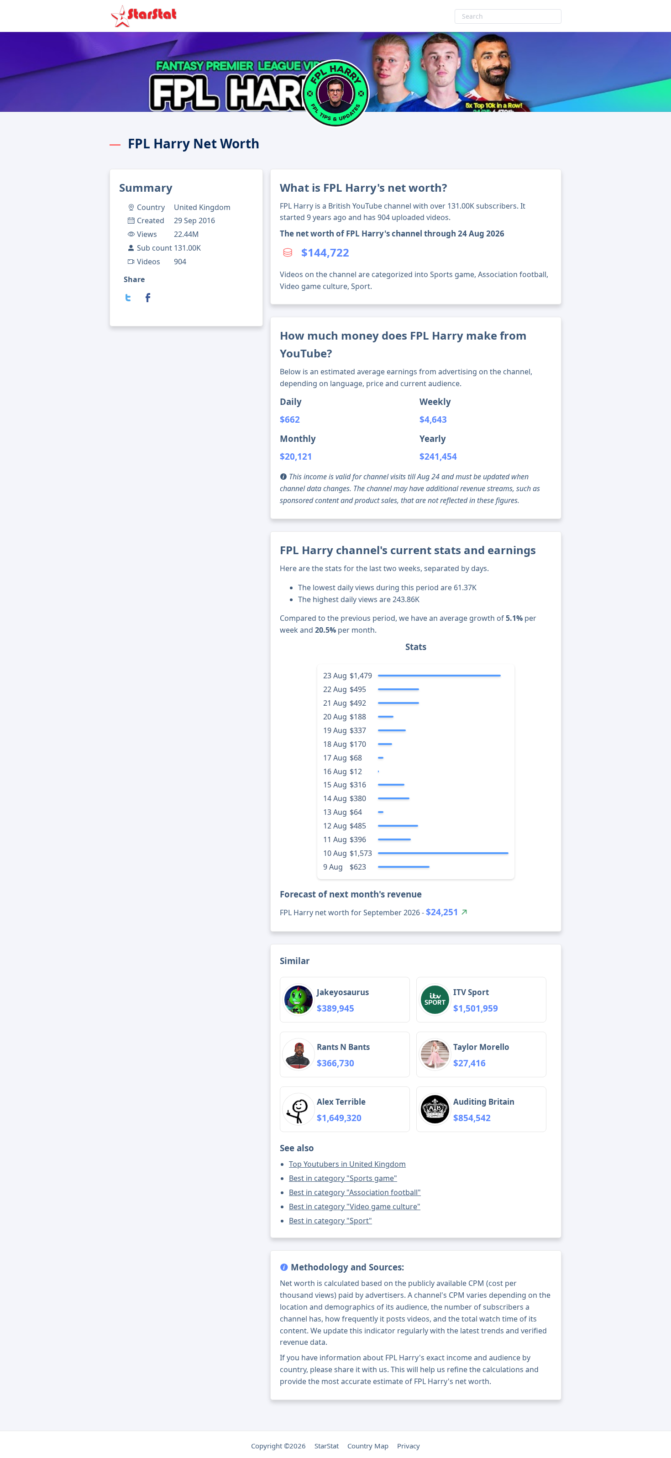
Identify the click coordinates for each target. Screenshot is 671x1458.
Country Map (367, 1445)
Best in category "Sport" (330, 1221)
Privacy (408, 1445)
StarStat (327, 1445)
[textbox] (508, 16)
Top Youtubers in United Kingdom (347, 1164)
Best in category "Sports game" (343, 1178)
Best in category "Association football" (355, 1192)
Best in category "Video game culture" (354, 1206)
